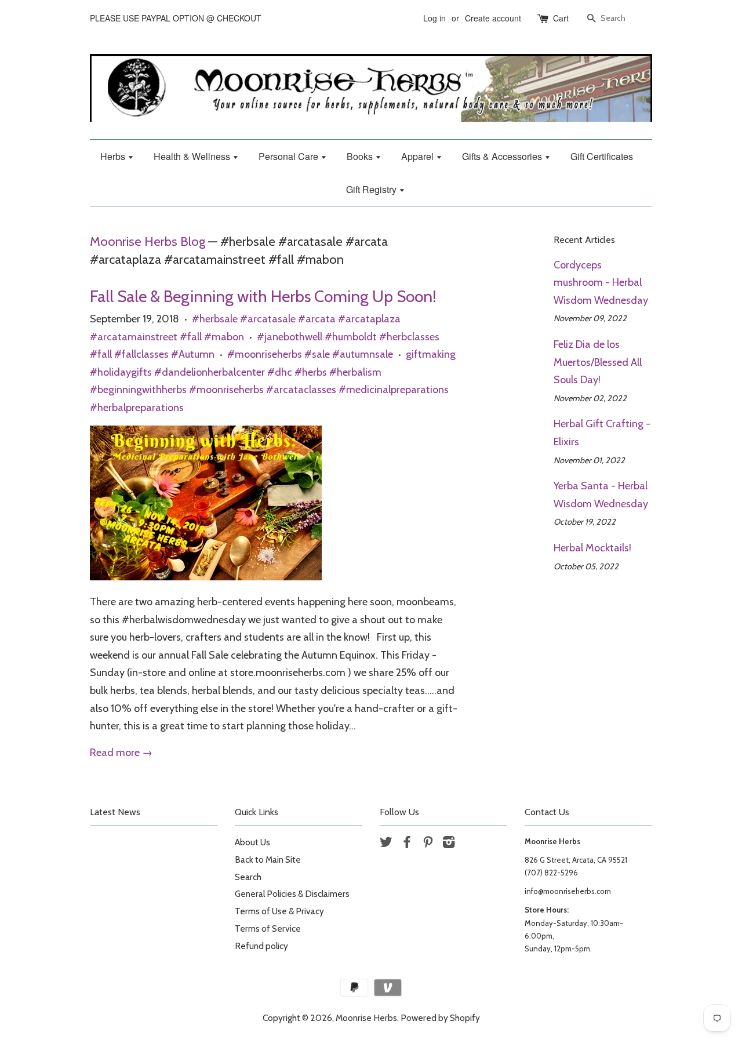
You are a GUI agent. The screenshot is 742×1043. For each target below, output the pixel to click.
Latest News (115, 811)
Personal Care (290, 156)
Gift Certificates (601, 156)
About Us (252, 842)
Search (248, 876)
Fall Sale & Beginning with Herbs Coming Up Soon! (263, 296)
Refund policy (261, 945)
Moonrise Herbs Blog (147, 241)
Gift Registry (372, 189)
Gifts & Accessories (503, 156)
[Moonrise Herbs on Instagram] (448, 843)
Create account (493, 18)
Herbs (114, 156)
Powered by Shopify (440, 1017)
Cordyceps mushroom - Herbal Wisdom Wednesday (601, 283)
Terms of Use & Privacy (279, 911)
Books (361, 156)
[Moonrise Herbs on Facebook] (407, 843)
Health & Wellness (193, 156)
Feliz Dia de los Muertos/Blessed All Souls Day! (598, 362)
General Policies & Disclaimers (292, 893)
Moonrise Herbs (366, 1017)
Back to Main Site (268, 859)
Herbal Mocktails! (592, 548)
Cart (561, 18)
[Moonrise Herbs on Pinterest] (427, 843)
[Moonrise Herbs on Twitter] (386, 843)
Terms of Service (268, 928)
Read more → (121, 752)
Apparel (418, 156)
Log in (434, 18)
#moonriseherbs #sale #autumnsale (310, 354)
